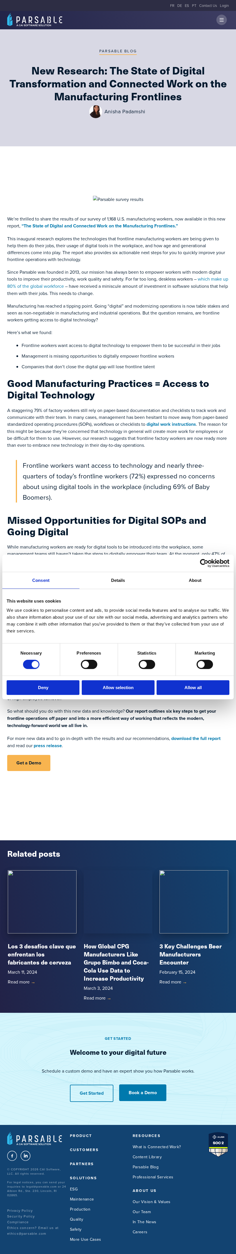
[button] (221, 20)
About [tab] (195, 580)
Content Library (147, 1157)
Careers (140, 1232)
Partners (82, 1164)
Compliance (18, 1222)
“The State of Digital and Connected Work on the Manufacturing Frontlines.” (100, 226)
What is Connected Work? (157, 1147)
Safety (76, 1229)
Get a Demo (28, 763)
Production (80, 1209)
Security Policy (21, 1216)
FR (172, 5)
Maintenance (82, 1199)
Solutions (83, 1178)
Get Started (92, 1093)
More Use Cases (85, 1239)
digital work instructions (171, 424)
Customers (84, 1150)
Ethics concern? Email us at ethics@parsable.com (33, 1230)
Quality (76, 1219)
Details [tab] (118, 580)
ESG (74, 1189)
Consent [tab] (41, 580)
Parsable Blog (118, 50)
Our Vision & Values (152, 1202)
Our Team (142, 1212)
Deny (43, 687)
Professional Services (153, 1177)
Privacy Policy (20, 1210)
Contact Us (208, 5)
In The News (145, 1222)
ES (187, 5)
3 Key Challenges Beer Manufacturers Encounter (190, 954)
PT (194, 5)
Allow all (193, 687)
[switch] (89, 664)
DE (179, 5)
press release (48, 745)
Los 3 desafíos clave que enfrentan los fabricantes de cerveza (42, 954)
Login (224, 5)
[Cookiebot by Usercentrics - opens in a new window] (204, 563)
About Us (145, 1190)
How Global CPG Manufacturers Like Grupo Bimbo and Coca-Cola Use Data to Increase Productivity (116, 962)
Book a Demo (143, 1092)
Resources (147, 1135)
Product (81, 1135)
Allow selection (118, 687)
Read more (21, 982)
